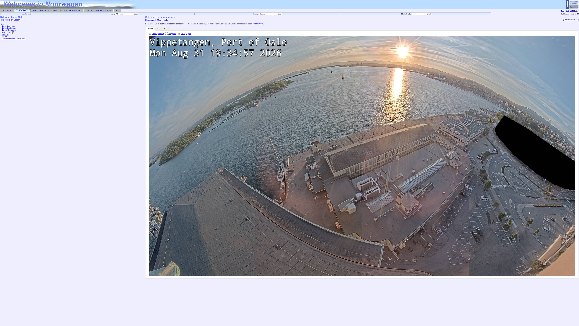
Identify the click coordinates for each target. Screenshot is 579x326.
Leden (43, 11)
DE (571, 11)
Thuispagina (7, 11)
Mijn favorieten (27, 14)
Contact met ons (104, 11)
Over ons (89, 11)
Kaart (35, 11)
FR (576, 11)
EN (562, 11)
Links (117, 11)
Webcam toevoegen (57, 11)
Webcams (22, 11)
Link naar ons (75, 11)
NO (567, 11)
